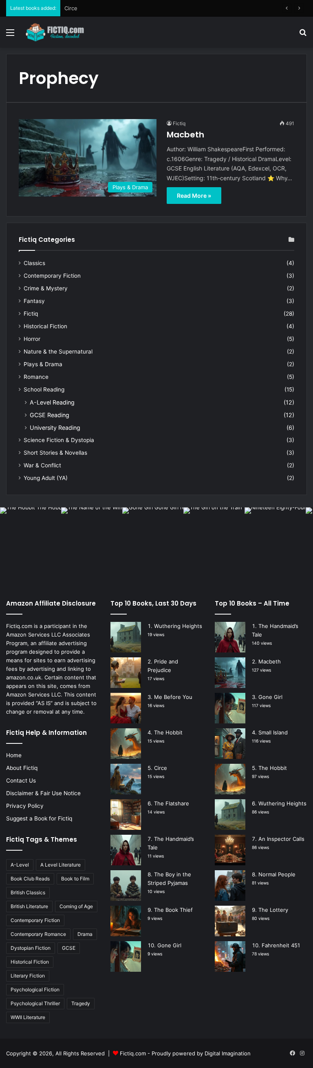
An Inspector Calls (281, 839)
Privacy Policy (25, 806)
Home (14, 755)
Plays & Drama (43, 364)
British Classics (28, 892)
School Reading (44, 389)
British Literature (29, 906)
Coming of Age (76, 906)
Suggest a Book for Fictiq (39, 818)
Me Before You (173, 697)
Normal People (276, 874)
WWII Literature (28, 1017)
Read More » (194, 195)
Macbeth (185, 134)
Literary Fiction (28, 976)
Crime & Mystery (46, 288)
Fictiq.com (133, 1053)
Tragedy (80, 1003)
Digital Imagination (228, 1053)
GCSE (68, 948)
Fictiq (179, 123)
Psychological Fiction (35, 989)
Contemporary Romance (38, 934)
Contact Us (21, 780)
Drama (85, 934)
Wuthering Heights (178, 626)
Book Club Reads (30, 879)
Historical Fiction (45, 326)
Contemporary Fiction (52, 275)
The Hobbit (168, 732)
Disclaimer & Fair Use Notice (43, 793)
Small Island (273, 732)
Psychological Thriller (35, 1003)
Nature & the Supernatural (58, 351)
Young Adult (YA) (46, 478)
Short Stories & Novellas (55, 452)
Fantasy (34, 301)
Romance (36, 377)
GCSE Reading (49, 414)
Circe (70, 8)
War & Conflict (42, 465)
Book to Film (75, 879)
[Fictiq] (63, 32)
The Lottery (273, 910)
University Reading (55, 427)
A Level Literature (60, 865)
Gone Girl (169, 945)
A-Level (20, 865)
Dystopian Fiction (31, 948)
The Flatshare (171, 803)
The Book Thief (173, 910)
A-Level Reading (52, 402)
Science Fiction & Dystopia (59, 440)
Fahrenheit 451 (281, 945)
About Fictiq (21, 768)
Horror (32, 339)
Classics (34, 263)
